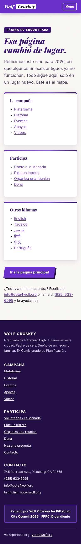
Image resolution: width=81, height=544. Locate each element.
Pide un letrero (26, 173)
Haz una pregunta (17, 445)
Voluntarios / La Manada (22, 418)
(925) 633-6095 (16, 479)
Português (22, 248)
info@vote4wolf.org (20, 294)
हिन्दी (17, 236)
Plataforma (23, 109)
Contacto (11, 452)
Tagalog (20, 224)
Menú (69, 6)
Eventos (20, 121)
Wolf (19, 6)
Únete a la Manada (30, 167)
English (20, 218)
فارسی (19, 230)
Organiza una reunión (32, 178)
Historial (21, 115)
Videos (20, 132)
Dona (18, 184)
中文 (17, 242)
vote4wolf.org (42, 535)
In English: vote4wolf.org (22, 492)
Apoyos (20, 127)
